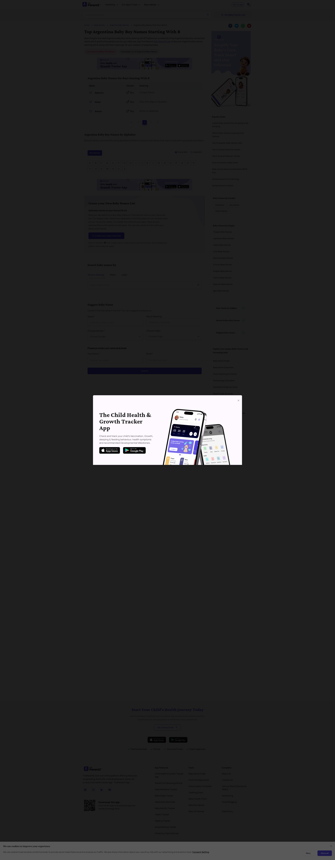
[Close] (239, 400)
